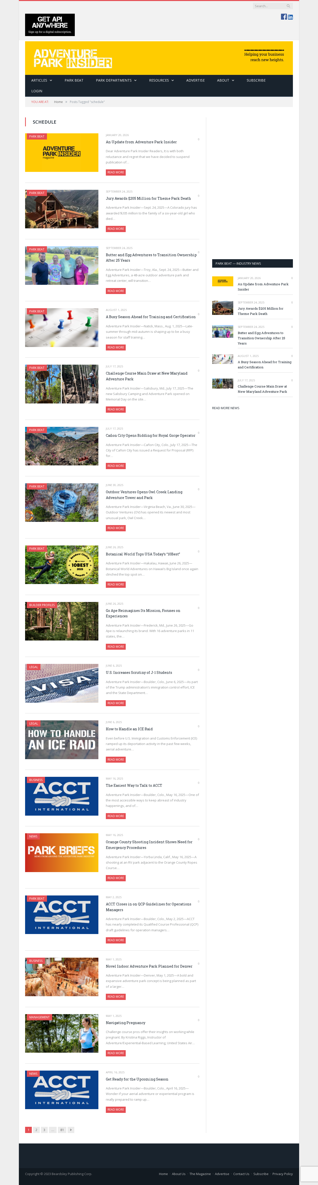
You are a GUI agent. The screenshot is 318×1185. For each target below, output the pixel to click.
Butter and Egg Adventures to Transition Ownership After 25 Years (151, 257)
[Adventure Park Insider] (159, 56)
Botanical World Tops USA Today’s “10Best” (143, 554)
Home (163, 1174)
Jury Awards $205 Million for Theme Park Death (148, 198)
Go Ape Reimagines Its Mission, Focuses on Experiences (143, 613)
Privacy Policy (283, 1174)
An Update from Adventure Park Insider (141, 142)
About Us (179, 1174)
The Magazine (200, 1174)
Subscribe (261, 1174)
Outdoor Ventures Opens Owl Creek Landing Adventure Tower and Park (144, 495)
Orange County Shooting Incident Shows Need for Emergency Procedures (149, 844)
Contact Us (241, 1174)
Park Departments (114, 80)
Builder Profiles (42, 605)
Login (36, 91)
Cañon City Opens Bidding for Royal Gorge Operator (151, 435)
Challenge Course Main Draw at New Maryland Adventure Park (147, 376)
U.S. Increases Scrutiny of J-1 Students (139, 672)
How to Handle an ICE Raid (129, 729)
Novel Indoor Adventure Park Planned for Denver (149, 966)
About (223, 80)
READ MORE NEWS (225, 408)
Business (35, 780)
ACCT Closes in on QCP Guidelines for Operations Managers (148, 907)
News (33, 836)
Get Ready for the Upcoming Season (137, 1079)
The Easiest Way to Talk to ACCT (134, 785)
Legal (33, 667)
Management (39, 1017)
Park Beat (74, 80)
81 (62, 1130)
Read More (116, 172)
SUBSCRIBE (256, 80)
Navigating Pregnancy (125, 1022)
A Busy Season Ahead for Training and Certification (151, 316)
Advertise (195, 80)
